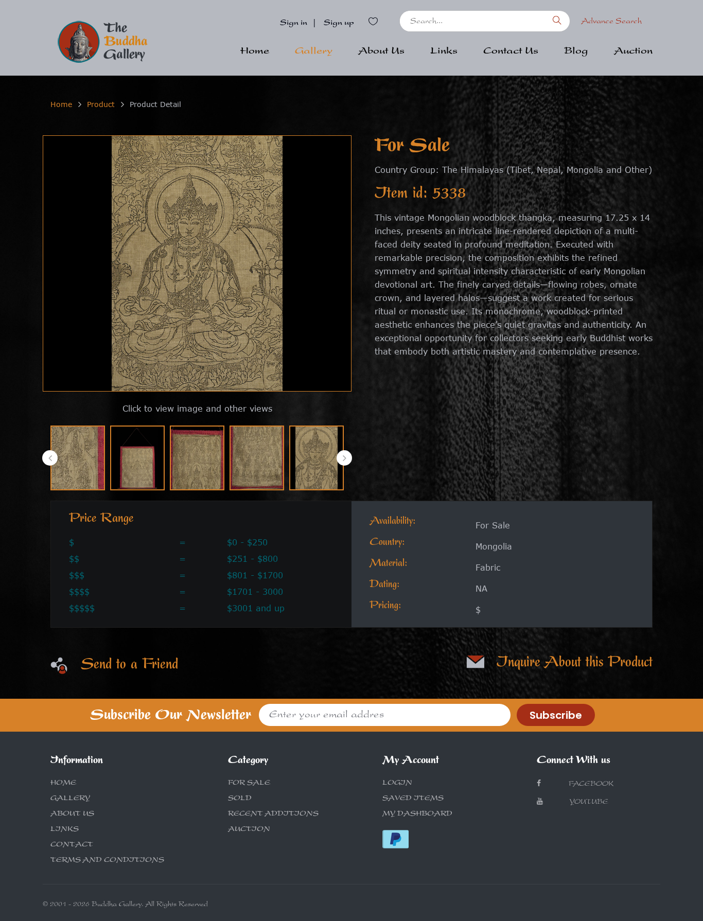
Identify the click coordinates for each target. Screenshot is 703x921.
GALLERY (70, 799)
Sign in (293, 24)
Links (444, 52)
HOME (63, 783)
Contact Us (510, 52)
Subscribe (556, 715)
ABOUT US (72, 814)
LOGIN (397, 783)
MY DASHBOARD (417, 814)
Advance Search (611, 22)
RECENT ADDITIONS (273, 814)
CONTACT (71, 845)
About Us (381, 52)
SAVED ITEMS (413, 799)
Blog (576, 52)
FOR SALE (249, 783)
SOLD (240, 799)
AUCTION (249, 830)
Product (101, 104)
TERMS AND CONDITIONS (107, 860)
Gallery (313, 52)
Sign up (339, 24)
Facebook (590, 784)
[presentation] (50, 458)
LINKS (64, 830)
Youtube (588, 802)
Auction (633, 52)
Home (254, 52)
